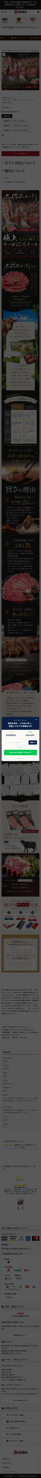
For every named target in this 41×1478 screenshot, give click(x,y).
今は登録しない (20, 758)
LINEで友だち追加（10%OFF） (20, 752)
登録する (33, 742)
